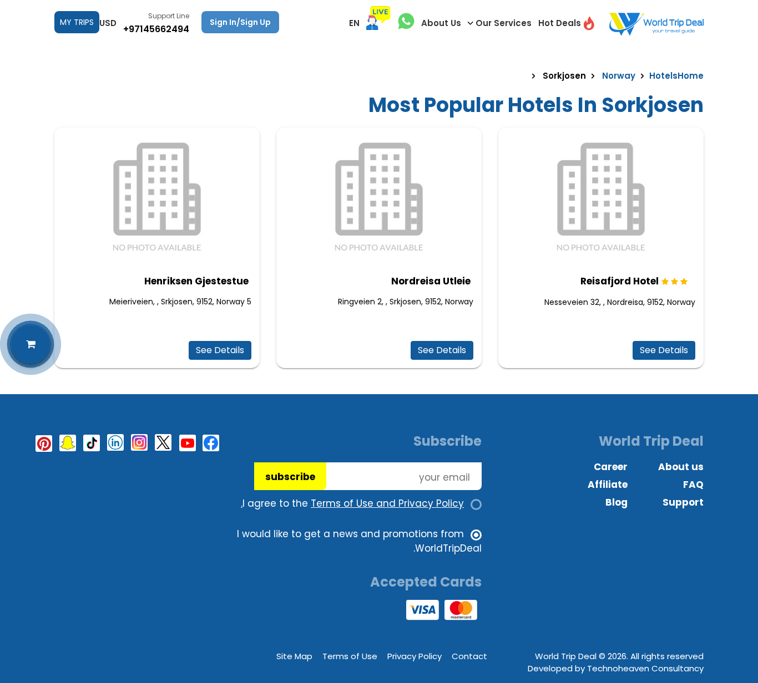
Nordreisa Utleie (431, 281)
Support (683, 502)
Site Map (294, 656)
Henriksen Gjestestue (196, 281)
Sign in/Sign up (240, 22)
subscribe (290, 476)
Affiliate (608, 484)
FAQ (693, 484)
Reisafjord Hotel (619, 281)
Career (611, 466)
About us (681, 466)
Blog (616, 502)
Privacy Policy (414, 656)
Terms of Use (349, 656)
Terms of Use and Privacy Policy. (352, 503)
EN (354, 23)
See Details (664, 350)
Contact (469, 656)
